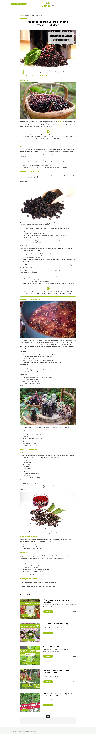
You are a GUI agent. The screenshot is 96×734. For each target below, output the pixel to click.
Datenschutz (26, 731)
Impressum (33, 731)
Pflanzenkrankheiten (27, 616)
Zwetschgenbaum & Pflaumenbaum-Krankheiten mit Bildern (56, 671)
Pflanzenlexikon (43, 10)
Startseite (22, 15)
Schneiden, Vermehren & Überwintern (28, 663)
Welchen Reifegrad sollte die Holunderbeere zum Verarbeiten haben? (38, 586)
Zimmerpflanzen (67, 10)
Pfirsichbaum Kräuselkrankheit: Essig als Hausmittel (57, 601)
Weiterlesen (48, 611)
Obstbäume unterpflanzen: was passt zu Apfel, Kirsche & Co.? (57, 694)
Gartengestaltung (30, 10)
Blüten (30, 162)
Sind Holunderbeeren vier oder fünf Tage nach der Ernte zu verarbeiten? (39, 582)
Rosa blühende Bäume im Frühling (55, 623)
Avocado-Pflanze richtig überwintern (56, 647)
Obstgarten (23, 18)
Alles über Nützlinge (19, 3)
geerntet (59, 121)
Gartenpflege (55, 10)
